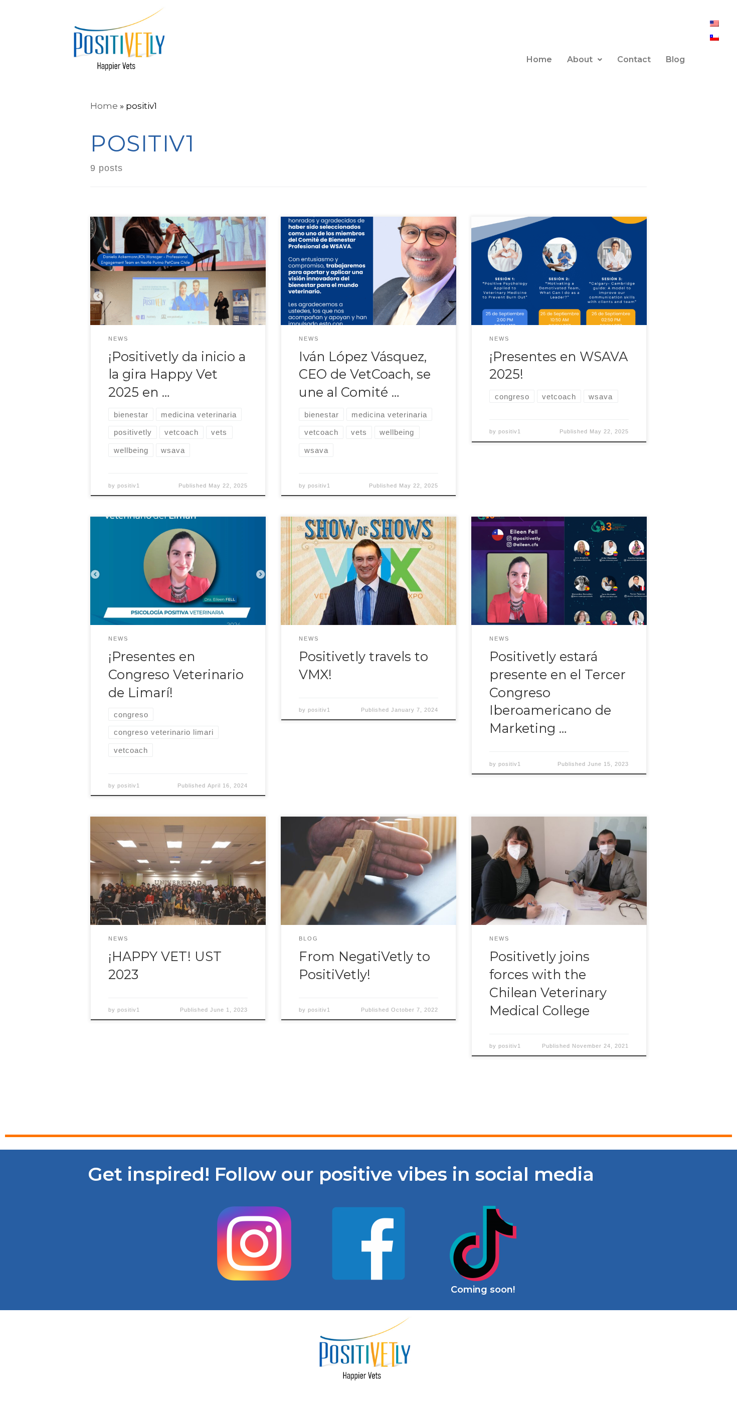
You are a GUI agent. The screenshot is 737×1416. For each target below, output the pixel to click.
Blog (675, 59)
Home (539, 59)
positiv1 (128, 486)
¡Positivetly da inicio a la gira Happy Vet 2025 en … (177, 374)
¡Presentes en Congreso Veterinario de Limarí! (176, 674)
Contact (634, 59)
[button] (585, 59)
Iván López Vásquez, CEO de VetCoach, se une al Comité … (365, 374)
